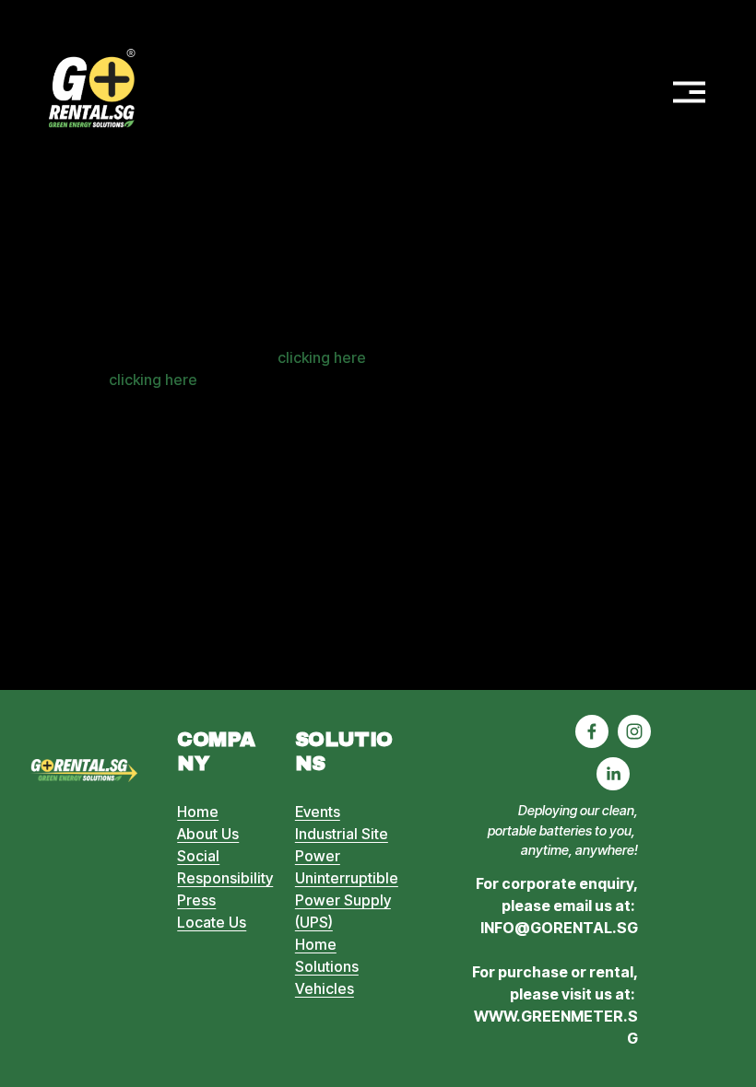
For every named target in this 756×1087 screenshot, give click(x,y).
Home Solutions (327, 955)
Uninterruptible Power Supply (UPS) (346, 900)
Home (198, 811)
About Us (208, 833)
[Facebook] (591, 731)
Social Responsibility (225, 867)
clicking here (322, 357)
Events (317, 811)
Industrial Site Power (341, 844)
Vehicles (324, 988)
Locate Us (211, 922)
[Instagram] (634, 731)
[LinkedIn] (613, 773)
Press (196, 900)
